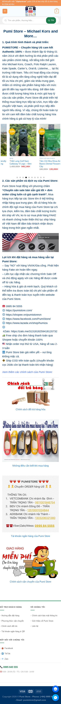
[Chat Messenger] (55, 697)
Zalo (6, 659)
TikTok (7, 653)
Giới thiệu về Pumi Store (42, 621)
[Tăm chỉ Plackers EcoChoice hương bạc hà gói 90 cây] (45, 140)
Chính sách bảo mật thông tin (44, 615)
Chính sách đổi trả (9, 626)
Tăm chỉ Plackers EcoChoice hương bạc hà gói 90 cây (45, 162)
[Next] (58, 151)
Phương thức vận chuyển (12, 621)
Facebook (9, 648)
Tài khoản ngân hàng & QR (13, 631)
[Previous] (2, 151)
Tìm (52, 20)
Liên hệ (35, 626)
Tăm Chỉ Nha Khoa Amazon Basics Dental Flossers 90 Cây (15, 163)
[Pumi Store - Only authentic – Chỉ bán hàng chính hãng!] (30, 11)
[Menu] (5, 11)
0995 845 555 (10, 667)
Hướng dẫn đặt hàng (10, 615)
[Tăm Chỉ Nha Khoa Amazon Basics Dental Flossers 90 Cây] (15, 140)
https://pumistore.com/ (19, 310)
